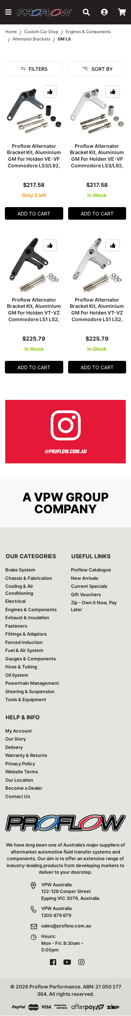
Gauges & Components (30, 658)
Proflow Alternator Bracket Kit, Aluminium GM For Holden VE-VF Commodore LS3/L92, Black (34, 159)
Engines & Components (31, 609)
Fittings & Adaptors (26, 634)
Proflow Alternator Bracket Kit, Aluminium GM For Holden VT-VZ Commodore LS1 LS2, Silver (97, 313)
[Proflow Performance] (44, 12)
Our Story (15, 739)
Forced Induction (24, 642)
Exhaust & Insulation (27, 617)
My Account (18, 731)
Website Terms (21, 771)
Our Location (19, 780)
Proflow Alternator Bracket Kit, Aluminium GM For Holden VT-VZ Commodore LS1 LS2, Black (34, 313)
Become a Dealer (23, 788)
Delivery (14, 747)
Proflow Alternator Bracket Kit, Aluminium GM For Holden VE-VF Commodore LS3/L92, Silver (97, 159)
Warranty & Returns (26, 755)
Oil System (16, 675)
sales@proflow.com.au (66, 925)
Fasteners (16, 626)
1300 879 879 (56, 915)
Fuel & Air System (24, 650)
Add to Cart (33, 214)
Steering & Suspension (29, 691)
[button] (8, 12)
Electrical (15, 601)
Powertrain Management (32, 683)
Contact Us (17, 796)
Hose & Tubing (21, 666)
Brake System (20, 570)
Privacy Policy (20, 763)
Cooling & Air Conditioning (19, 589)
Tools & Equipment (25, 699)
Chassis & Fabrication (28, 578)
